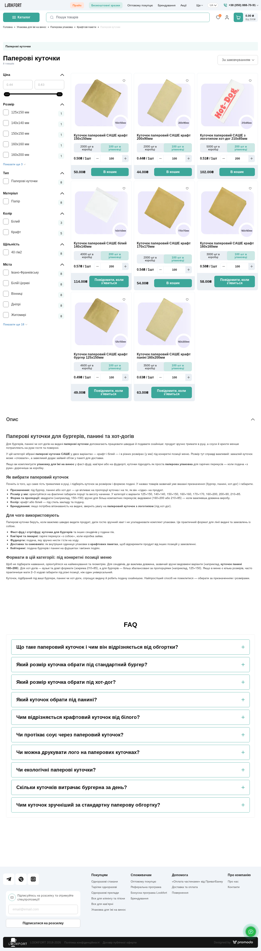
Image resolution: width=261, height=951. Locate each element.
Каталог (24, 17)
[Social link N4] (33, 879)
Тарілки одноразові (104, 887)
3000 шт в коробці (213, 256)
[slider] (7, 94)
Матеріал (10, 193)
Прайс (77, 5)
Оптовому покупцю (140, 5)
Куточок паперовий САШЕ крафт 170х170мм (164, 245)
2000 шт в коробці (86, 148)
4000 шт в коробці (86, 256)
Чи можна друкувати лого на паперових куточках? (78, 752)
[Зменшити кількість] (97, 158)
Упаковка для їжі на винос (31, 27)
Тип (6, 173)
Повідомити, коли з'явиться (109, 281)
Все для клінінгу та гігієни (108, 898)
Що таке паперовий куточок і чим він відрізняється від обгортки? (97, 647)
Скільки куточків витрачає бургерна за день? (71, 787)
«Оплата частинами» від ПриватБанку (197, 881)
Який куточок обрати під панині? (56, 699)
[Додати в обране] (124, 80)
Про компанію (239, 875)
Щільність (11, 244)
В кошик (110, 172)
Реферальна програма (146, 887)
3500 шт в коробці (150, 367)
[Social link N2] (21, 879)
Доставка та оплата (185, 887)
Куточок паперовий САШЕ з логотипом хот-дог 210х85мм (223, 137)
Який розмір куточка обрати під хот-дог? (66, 682)
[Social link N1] (8, 879)
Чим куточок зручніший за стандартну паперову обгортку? (88, 804)
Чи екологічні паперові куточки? (56, 769)
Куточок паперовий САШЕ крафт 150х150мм (101, 137)
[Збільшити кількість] (125, 158)
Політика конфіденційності (82, 942)
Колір (7, 213)
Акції (183, 5)
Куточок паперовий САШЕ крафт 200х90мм (164, 137)
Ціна (6, 74)
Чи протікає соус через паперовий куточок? (70, 734)
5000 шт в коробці (213, 148)
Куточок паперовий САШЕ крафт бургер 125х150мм (101, 356)
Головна (8, 27)
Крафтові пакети (86, 27)
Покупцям (99, 875)
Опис (12, 419)
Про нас (233, 881)
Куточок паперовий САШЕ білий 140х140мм (100, 245)
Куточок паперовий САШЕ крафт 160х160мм (227, 245)
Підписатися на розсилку (43, 923)
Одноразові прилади (105, 892)
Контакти (234, 887)
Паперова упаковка (61, 27)
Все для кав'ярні (102, 904)
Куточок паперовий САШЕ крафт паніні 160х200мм (164, 356)
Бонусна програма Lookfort (149, 892)
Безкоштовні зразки (105, 5)
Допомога (180, 875)
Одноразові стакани (104, 881)
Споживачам (141, 875)
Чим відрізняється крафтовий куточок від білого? (78, 717)
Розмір (8, 104)
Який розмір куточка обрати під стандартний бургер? (81, 664)
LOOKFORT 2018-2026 (45, 942)
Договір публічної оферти (120, 942)
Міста (7, 264)
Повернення (180, 892)
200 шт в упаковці (240, 148)
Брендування (167, 5)
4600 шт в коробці (86, 367)
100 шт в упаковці (114, 148)
